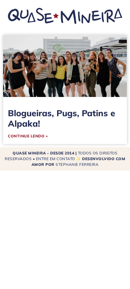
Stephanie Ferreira (77, 164)
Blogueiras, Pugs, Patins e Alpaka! (61, 118)
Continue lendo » (28, 136)
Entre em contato (55, 158)
